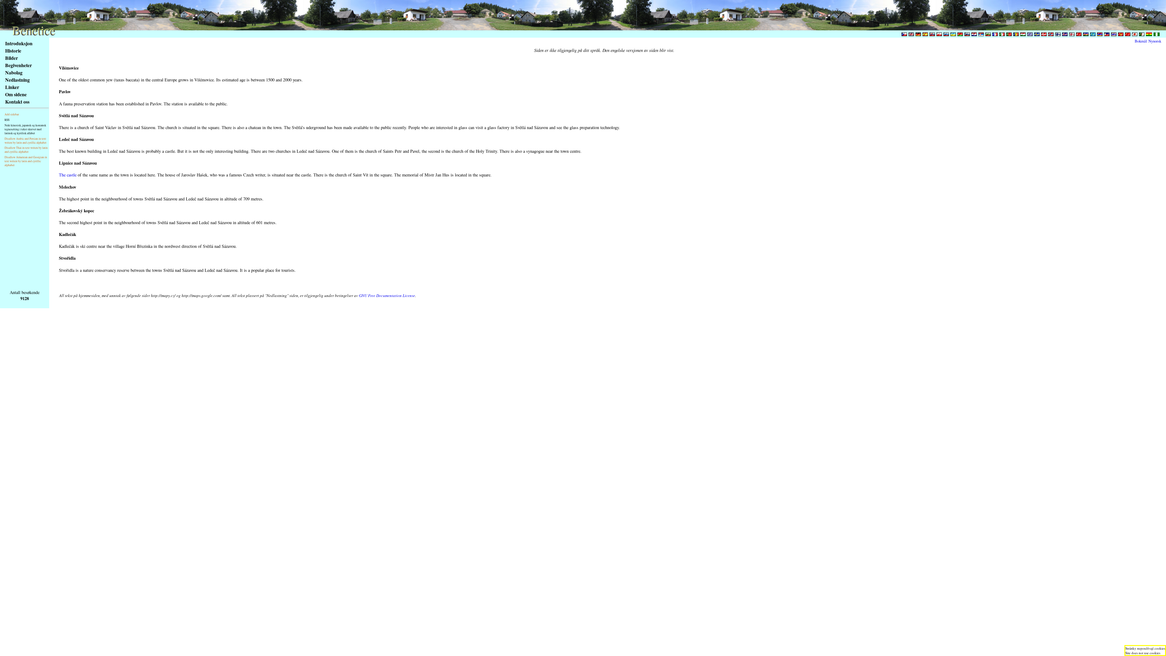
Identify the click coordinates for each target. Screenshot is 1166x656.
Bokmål (1141, 41)
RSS (7, 120)
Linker (12, 87)
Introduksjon (18, 43)
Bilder (11, 57)
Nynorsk (1154, 41)
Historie (13, 50)
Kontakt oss (17, 101)
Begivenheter (18, 65)
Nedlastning (17, 79)
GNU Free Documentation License (387, 295)
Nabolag (13, 72)
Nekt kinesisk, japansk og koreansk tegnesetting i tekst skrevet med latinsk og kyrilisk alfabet (25, 129)
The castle (68, 175)
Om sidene (16, 94)
